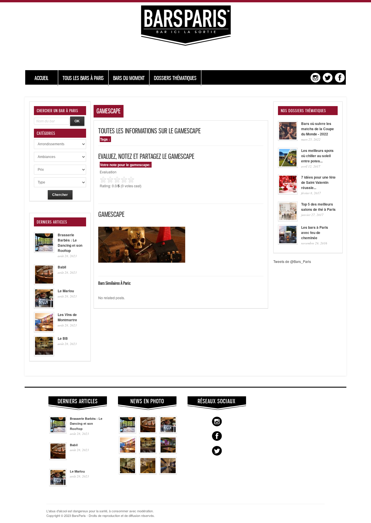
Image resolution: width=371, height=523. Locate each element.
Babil (62, 267)
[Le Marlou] (168, 432)
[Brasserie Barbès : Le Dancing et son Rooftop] (127, 432)
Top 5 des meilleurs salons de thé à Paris (318, 206)
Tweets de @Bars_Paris (292, 261)
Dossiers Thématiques (175, 78)
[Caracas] (168, 452)
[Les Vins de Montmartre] (127, 452)
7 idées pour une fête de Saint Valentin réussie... (318, 182)
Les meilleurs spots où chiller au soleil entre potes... (317, 156)
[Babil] (148, 432)
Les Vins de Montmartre (67, 317)
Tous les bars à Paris (83, 78)
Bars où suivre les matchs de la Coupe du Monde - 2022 (317, 129)
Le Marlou (66, 290)
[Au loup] (127, 473)
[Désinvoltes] (168, 473)
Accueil (41, 78)
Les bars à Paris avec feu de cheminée (314, 232)
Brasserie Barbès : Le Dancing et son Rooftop (70, 242)
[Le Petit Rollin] (148, 473)
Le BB (63, 338)
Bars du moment (129, 78)
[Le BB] (148, 452)
